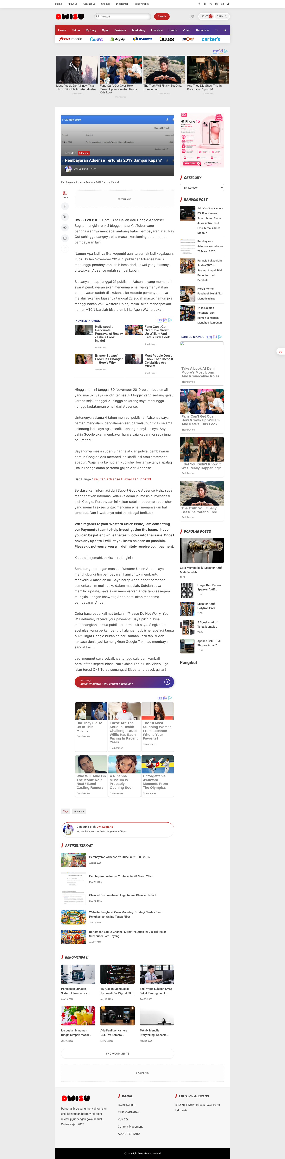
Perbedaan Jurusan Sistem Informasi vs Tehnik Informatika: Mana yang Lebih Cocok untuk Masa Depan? (77, 991)
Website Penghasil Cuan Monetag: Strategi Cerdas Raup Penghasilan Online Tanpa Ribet (125, 914)
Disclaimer (122, 3)
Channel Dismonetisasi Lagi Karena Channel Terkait (122, 895)
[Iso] (190, 39)
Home (58, 3)
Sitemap (105, 3)
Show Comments (117, 1053)
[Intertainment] (120, 39)
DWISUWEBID (127, 1105)
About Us (73, 3)
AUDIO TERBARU (129, 1134)
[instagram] (216, 3)
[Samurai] (213, 39)
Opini (105, 30)
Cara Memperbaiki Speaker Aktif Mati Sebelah (201, 570)
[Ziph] (144, 39)
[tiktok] (228, 3)
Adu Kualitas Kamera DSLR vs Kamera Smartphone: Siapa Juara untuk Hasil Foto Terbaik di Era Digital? (116, 1033)
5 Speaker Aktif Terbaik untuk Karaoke (207, 625)
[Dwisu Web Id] (69, 16)
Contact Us (89, 3)
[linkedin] (174, 576)
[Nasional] (72, 39)
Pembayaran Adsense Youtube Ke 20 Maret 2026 (121, 876)
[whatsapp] (210, 3)
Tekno (76, 30)
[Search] (192, 16)
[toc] (280, 351)
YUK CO (123, 1119)
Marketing (138, 30)
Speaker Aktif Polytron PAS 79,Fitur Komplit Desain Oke (207, 606)
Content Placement (130, 1126)
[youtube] (222, 3)
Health (172, 30)
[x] (205, 3)
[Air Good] (98, 39)
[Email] (65, 238)
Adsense (84, 153)
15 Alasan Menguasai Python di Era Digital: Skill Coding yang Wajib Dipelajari (117, 991)
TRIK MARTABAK (129, 1112)
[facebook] (199, 3)
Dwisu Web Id (153, 1153)
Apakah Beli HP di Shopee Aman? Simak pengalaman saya (209, 643)
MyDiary (91, 30)
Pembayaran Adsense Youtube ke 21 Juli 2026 (119, 857)
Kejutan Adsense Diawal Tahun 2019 (122, 479)
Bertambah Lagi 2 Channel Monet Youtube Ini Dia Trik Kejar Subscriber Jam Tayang (127, 934)
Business (120, 30)
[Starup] (169, 39)
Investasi (157, 30)
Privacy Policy (141, 3)
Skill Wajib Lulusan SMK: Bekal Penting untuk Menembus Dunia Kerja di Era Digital (156, 991)
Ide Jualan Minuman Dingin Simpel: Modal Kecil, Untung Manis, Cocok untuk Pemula (75, 1033)
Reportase (202, 30)
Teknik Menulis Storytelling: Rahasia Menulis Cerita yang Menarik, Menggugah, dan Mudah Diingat (156, 1033)
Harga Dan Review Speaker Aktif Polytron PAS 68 (209, 587)
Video (186, 30)
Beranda (69, 153)
